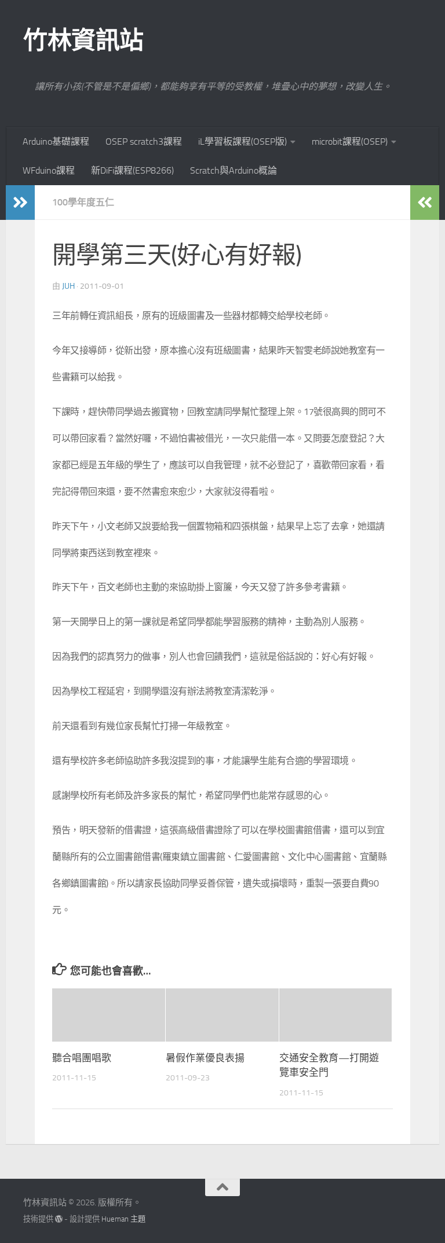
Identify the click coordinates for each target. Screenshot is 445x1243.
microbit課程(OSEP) (350, 141)
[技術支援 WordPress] (59, 1219)
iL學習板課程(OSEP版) (242, 141)
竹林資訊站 (83, 40)
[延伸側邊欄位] (20, 202)
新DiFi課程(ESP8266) (132, 170)
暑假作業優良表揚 (205, 1058)
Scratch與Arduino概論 (233, 170)
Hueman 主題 (123, 1219)
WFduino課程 (49, 170)
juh (68, 286)
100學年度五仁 (83, 202)
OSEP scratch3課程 (143, 141)
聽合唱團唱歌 (81, 1058)
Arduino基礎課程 (56, 141)
